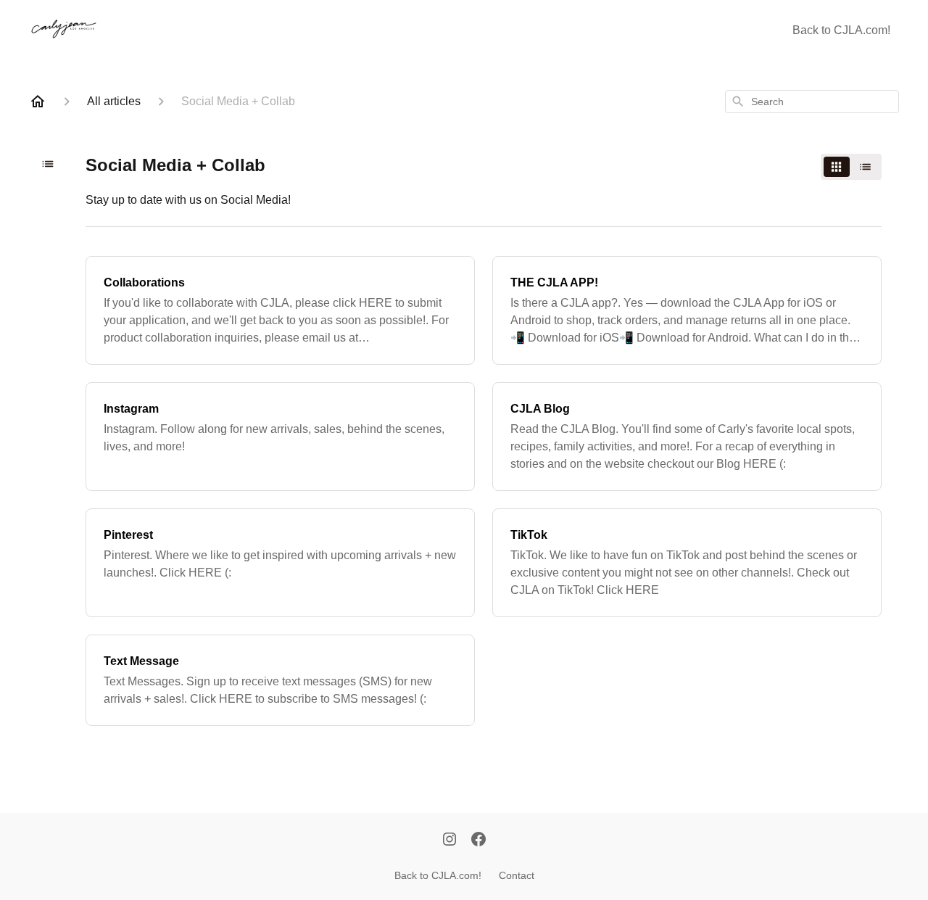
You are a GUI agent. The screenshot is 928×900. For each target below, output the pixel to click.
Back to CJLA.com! (841, 30)
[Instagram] (449, 840)
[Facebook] (478, 840)
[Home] (37, 101)
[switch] (851, 167)
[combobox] (812, 101)
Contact (516, 875)
